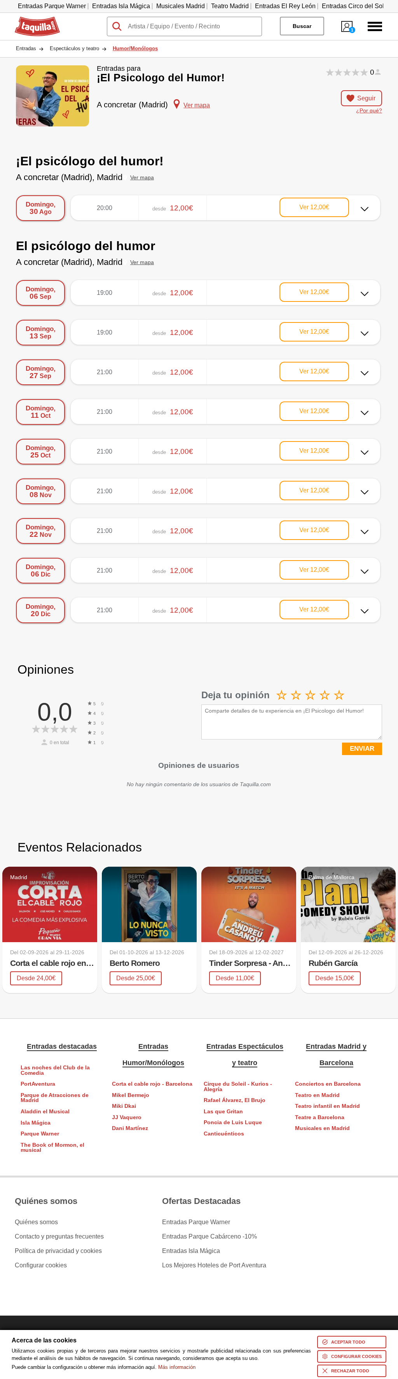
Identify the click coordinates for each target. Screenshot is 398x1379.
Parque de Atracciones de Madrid (55, 1098)
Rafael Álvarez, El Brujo (234, 1100)
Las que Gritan (223, 1111)
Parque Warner (40, 1134)
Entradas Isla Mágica (121, 6)
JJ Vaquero (126, 1117)
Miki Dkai (124, 1106)
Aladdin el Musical (45, 1111)
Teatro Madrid (230, 6)
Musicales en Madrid (322, 1128)
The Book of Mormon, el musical (52, 1147)
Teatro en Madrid (317, 1095)
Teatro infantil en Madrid (327, 1106)
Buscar (302, 26)
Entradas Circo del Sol (353, 6)
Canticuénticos (224, 1134)
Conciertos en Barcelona (328, 1084)
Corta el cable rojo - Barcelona (152, 1084)
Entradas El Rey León (285, 6)
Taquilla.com (32, 20)
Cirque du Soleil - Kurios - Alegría (238, 1086)
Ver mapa (142, 177)
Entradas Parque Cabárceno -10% (209, 1237)
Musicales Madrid (180, 6)
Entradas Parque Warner (52, 6)
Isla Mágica (36, 1123)
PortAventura (38, 1084)
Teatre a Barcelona (319, 1117)
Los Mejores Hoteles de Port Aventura (214, 1265)
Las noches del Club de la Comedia (55, 1070)
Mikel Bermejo (130, 1095)
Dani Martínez (130, 1128)
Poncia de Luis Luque (233, 1122)
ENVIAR (362, 748)
